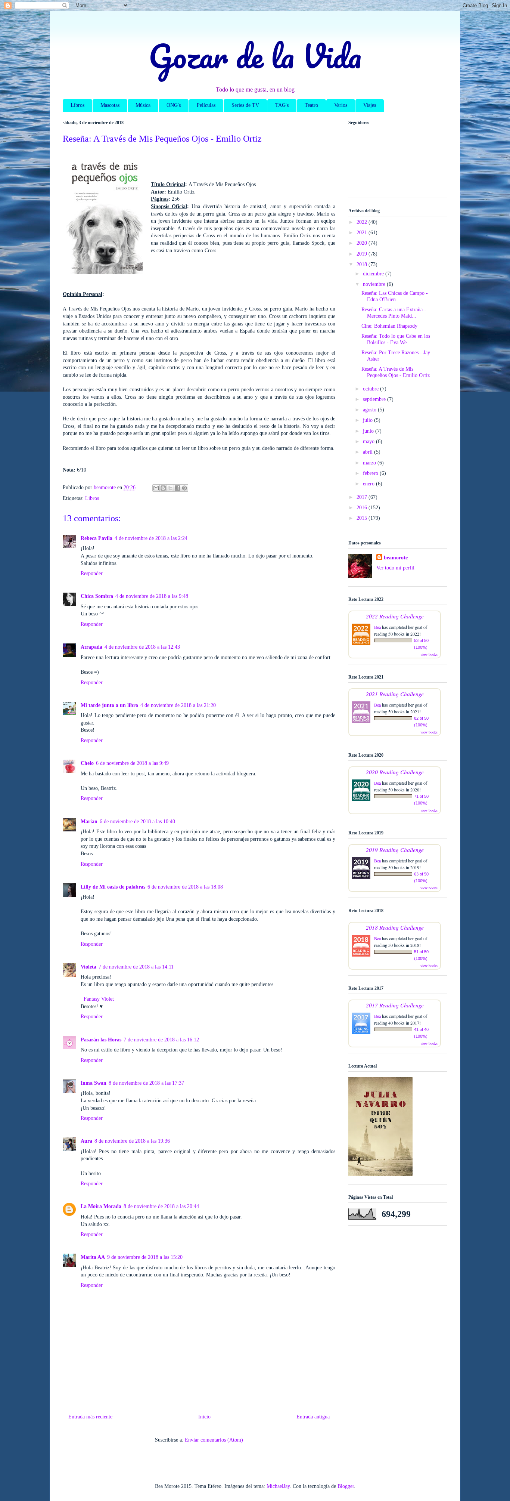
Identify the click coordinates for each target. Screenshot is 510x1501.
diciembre (374, 274)
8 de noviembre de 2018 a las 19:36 (132, 1141)
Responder (92, 573)
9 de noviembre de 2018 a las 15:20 (145, 1257)
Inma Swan (93, 1083)
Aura (86, 1141)
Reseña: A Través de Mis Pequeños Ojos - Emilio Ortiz (395, 372)
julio (368, 420)
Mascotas (109, 105)
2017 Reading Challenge (395, 1005)
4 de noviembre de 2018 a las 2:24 (151, 538)
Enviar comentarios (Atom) (214, 1440)
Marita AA (93, 1257)
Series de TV (245, 105)
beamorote (396, 557)
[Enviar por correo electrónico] (156, 488)
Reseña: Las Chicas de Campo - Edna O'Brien (394, 296)
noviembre (375, 284)
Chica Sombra (97, 596)
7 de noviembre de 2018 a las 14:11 (136, 967)
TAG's (282, 105)
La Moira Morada (101, 1206)
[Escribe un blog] (163, 488)
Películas (206, 105)
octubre (371, 389)
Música (143, 105)
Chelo (87, 763)
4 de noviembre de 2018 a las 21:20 (178, 705)
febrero (371, 473)
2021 (362, 232)
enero (369, 484)
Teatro (311, 105)
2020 (362, 243)
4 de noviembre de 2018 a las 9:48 (151, 596)
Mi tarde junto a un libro (109, 705)
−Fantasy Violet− (99, 999)
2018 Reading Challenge (395, 927)
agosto (370, 410)
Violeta (88, 967)
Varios (340, 105)
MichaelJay (278, 1486)
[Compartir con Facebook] (177, 488)
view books (429, 654)
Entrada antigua (313, 1417)
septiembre (375, 399)
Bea (377, 627)
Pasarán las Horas (101, 1040)
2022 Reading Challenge (395, 616)
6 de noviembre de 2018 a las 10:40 (137, 821)
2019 (362, 254)
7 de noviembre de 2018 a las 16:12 (161, 1040)
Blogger (346, 1486)
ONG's (174, 105)
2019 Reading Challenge (395, 849)
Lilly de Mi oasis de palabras (113, 887)
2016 (362, 507)
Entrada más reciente (90, 1417)
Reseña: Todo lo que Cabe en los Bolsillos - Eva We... (395, 339)
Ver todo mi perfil (395, 568)
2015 (362, 518)
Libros (77, 105)
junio (369, 431)
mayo (369, 441)
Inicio (204, 1417)
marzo (370, 463)
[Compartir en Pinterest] (184, 488)
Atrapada (91, 647)
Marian (89, 821)
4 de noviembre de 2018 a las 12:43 (142, 647)
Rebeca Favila (96, 538)
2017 (362, 497)
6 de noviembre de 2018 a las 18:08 (185, 887)
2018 (362, 264)
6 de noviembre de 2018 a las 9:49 (132, 763)
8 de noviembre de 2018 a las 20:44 (161, 1206)
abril (368, 452)
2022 (362, 222)
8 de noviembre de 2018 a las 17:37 (146, 1083)
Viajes (369, 105)
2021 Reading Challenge (395, 694)
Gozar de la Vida (255, 56)
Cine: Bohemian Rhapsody (389, 326)
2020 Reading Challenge (395, 772)
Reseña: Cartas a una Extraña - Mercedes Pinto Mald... (393, 313)
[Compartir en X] (170, 488)
